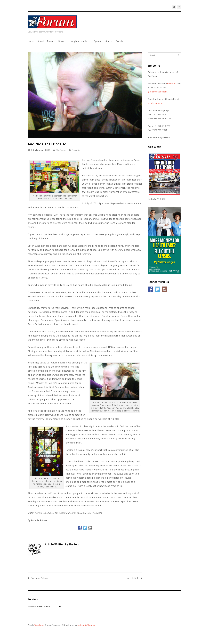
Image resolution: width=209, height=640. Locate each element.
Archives (32, 606)
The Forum (61, 150)
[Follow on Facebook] (150, 289)
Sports (109, 41)
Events (119, 41)
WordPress (39, 625)
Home (31, 41)
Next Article (133, 578)
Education (76, 150)
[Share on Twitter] (85, 528)
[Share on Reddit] (90, 528)
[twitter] (174, 7)
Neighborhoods (79, 41)
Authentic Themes (86, 625)
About (41, 41)
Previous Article (39, 578)
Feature (51, 41)
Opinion (98, 41)
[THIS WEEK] (164, 195)
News (61, 41)
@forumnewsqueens (158, 91)
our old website (155, 103)
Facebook (172, 83)
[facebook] (179, 7)
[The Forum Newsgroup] (52, 27)
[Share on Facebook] (80, 528)
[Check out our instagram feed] (164, 289)
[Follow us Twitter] (157, 289)
